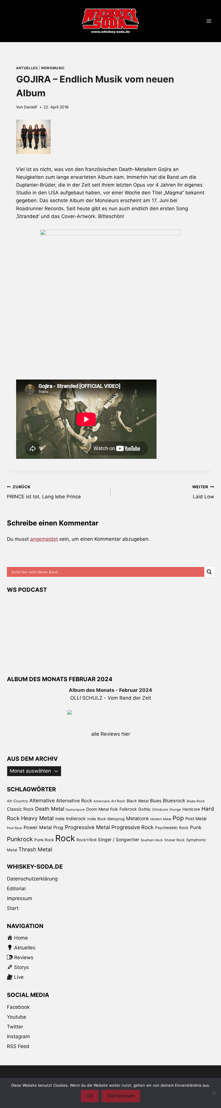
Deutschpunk (75, 810)
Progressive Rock (132, 827)
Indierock (76, 818)
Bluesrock (174, 800)
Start (12, 908)
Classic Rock (20, 809)
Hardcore (191, 809)
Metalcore (137, 818)
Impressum (19, 898)
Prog (58, 827)
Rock (65, 838)
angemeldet (44, 539)
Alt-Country (17, 801)
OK (90, 1096)
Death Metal (49, 809)
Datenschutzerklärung (32, 879)
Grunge (175, 809)
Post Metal (196, 818)
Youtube (16, 1017)
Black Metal (137, 800)
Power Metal (38, 827)
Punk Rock (44, 839)
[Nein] (214, 1093)
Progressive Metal (87, 827)
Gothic (144, 809)
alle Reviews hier (110, 734)
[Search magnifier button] (209, 572)
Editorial (16, 888)
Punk (195, 827)
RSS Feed (18, 1046)
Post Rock (14, 828)
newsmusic (52, 68)
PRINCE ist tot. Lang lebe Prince (44, 492)
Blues (155, 800)
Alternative (42, 800)
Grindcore (160, 809)
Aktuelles (27, 68)
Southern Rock (152, 840)
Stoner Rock (174, 840)
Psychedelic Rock (171, 827)
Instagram (18, 1036)
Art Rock (118, 801)
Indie (59, 818)
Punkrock (20, 839)
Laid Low (203, 492)
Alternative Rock (74, 800)
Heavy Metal (37, 818)
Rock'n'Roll (86, 839)
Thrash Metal (35, 849)
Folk (114, 809)
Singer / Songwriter (118, 839)
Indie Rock (96, 818)
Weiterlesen (121, 1096)
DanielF (31, 107)
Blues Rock (196, 801)
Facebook (18, 1007)
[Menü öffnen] (208, 21)
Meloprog (116, 818)
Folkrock (128, 809)
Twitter (15, 1027)
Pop (178, 818)
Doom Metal (97, 809)
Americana (102, 801)
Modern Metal (160, 819)
